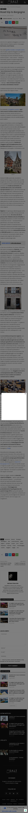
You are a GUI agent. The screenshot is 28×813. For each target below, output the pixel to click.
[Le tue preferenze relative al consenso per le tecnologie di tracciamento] (25, 810)
